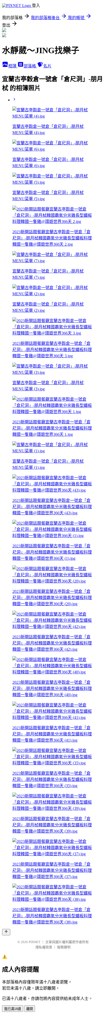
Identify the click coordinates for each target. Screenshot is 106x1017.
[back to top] (6, 932)
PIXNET (34, 942)
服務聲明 (63, 947)
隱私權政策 (44, 947)
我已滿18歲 (12, 1009)
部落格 (30, 66)
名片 (47, 66)
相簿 (12, 66)
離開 (29, 1009)
